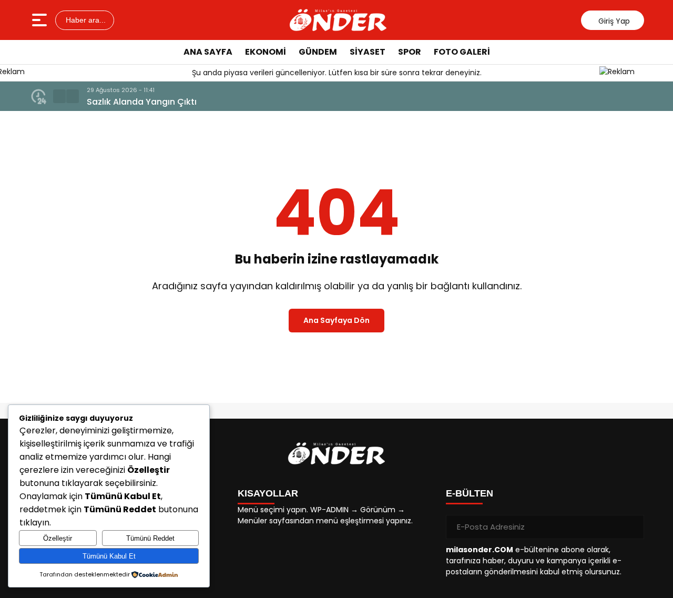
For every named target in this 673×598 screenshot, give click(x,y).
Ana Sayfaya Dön (336, 320)
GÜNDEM (318, 52)
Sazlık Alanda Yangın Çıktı (142, 102)
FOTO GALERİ (462, 52)
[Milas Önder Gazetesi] (338, 20)
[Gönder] (632, 527)
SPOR (409, 52)
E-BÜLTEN (469, 493)
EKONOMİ (265, 52)
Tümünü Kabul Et (109, 556)
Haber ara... (85, 20)
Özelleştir (57, 538)
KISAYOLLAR (268, 493)
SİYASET (367, 52)
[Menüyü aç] (41, 20)
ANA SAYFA (207, 52)
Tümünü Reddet (150, 538)
